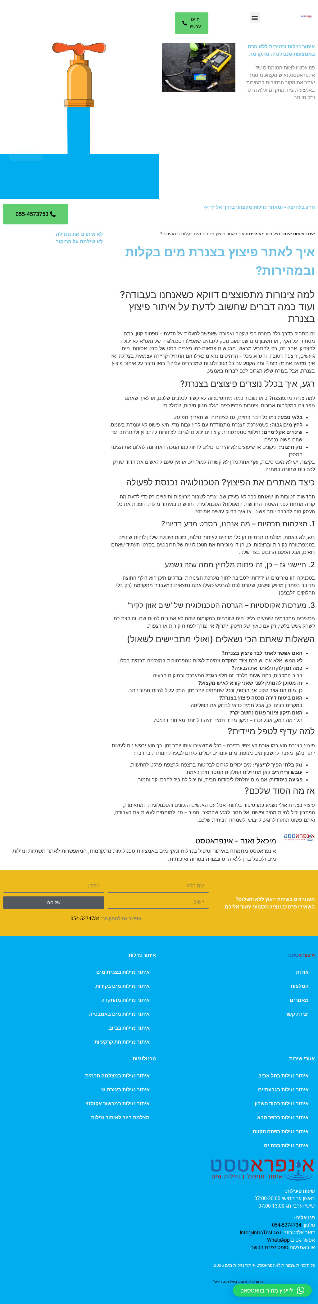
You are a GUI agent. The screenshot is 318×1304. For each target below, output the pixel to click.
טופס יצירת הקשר (269, 1247)
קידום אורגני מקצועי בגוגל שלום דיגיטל (238, 1281)
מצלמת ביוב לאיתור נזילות (120, 1118)
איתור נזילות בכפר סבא (283, 1118)
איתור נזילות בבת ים (286, 1145)
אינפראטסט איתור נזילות (292, 233)
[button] (255, 17)
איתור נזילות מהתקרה (125, 1000)
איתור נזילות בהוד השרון (282, 1104)
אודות (302, 972)
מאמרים (257, 233)
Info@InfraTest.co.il (261, 1232)
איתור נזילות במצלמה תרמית (117, 1076)
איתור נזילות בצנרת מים (123, 972)
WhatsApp (278, 1240)
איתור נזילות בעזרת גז (125, 1090)
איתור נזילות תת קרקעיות (122, 1042)
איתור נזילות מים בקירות (122, 986)
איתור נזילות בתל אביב (283, 1076)
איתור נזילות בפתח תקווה (281, 1131)
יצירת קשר (297, 1014)
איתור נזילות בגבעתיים (283, 1090)
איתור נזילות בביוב (129, 1028)
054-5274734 (85, 919)
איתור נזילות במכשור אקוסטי (117, 1104)
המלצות (300, 986)
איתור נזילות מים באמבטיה (119, 1014)
